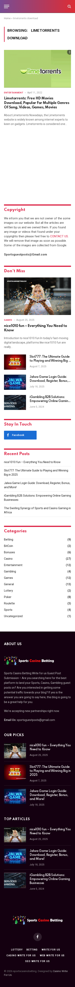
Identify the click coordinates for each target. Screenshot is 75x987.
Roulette (9, 603)
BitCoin (8, 545)
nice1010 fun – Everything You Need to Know (32, 462)
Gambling (10, 571)
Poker (7, 597)
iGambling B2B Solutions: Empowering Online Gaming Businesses (50, 401)
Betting (8, 539)
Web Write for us (52, 955)
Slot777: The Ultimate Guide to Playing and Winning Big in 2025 (50, 360)
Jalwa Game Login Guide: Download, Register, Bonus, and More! (49, 381)
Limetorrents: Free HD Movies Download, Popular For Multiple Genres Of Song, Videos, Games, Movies (36, 103)
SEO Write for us (37, 961)
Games (8, 577)
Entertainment (13, 565)
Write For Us (51, 949)
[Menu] (6, 6)
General (9, 584)
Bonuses (9, 552)
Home (7, 18)
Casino (8, 558)
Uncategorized (13, 616)
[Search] (69, 6)
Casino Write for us (21, 955)
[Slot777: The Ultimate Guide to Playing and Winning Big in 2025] (15, 362)
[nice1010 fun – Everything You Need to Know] (37, 296)
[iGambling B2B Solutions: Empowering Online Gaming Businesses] (15, 402)
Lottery (8, 590)
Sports (8, 609)
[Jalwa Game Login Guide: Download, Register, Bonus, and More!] (15, 382)
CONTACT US (59, 236)
